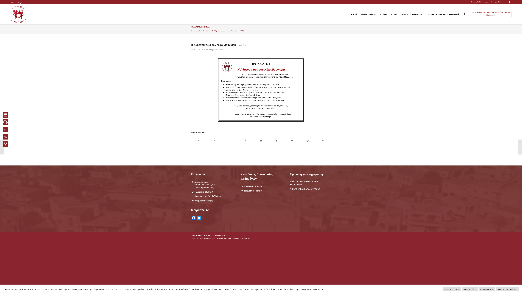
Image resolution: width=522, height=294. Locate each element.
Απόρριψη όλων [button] (486, 289)
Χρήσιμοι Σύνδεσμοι (498, 2)
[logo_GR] (18, 14)
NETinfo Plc (246, 238)
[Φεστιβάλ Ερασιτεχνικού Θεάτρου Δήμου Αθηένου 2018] (520, 147)
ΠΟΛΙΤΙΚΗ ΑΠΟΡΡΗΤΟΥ (199, 235)
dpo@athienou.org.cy (253, 191)
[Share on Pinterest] (245, 141)
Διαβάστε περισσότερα (507, 289)
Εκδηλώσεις (220, 50)
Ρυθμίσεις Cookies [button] (452, 289)
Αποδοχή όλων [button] (470, 289)
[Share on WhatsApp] (230, 141)
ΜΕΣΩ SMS (315, 189)
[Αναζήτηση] (464, 14)
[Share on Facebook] (199, 141)
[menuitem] (14, 3)
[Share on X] (214, 141)
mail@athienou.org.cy (204, 201)
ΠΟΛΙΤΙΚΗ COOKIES (218, 235)
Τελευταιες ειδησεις (201, 27)
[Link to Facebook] (509, 2)
